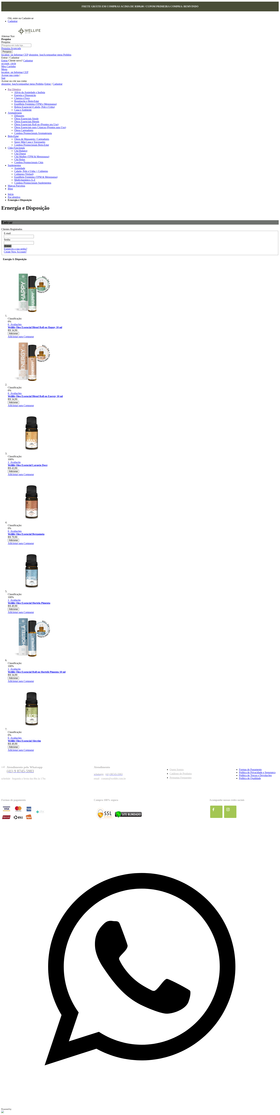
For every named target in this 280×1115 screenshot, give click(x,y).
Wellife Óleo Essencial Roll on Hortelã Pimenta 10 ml (36, 672)
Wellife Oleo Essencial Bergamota (26, 534)
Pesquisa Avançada (11, 48)
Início (11, 194)
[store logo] (29, 36)
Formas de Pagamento (250, 769)
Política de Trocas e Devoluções (255, 775)
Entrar (4, 60)
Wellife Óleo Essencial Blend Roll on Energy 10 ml (35, 396)
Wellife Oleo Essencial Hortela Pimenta (29, 603)
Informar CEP (14, 54)
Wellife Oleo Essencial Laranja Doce (27, 465)
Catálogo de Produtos (181, 773)
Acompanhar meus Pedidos (50, 54)
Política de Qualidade (250, 778)
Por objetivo (14, 197)
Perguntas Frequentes (181, 777)
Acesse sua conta (10, 75)
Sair (3, 78)
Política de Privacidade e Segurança (257, 772)
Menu (4, 69)
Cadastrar (13, 21)
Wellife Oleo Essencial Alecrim (24, 740)
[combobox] (16, 45)
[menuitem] (14, 89)
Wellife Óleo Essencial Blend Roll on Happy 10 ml (35, 327)
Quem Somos (177, 769)
